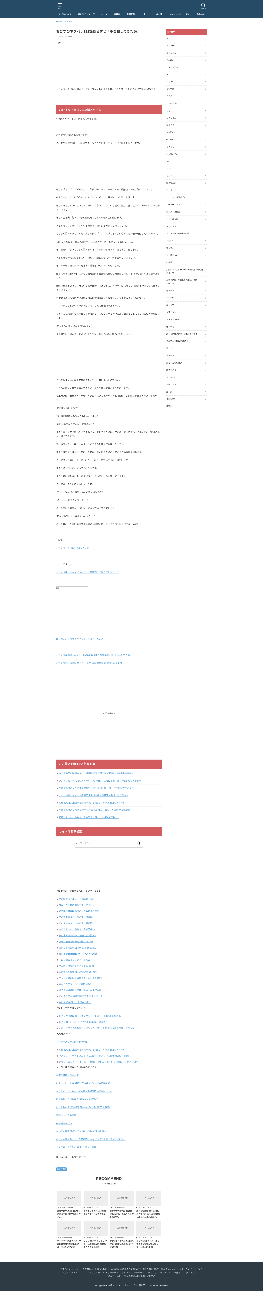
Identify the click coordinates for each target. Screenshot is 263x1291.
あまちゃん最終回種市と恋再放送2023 (78, 947)
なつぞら (170, 125)
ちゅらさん (171, 118)
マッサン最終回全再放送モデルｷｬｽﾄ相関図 (80, 978)
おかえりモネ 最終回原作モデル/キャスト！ (81, 996)
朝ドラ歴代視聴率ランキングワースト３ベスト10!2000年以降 (90, 1016)
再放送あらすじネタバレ (77, 905)
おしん (104, 14)
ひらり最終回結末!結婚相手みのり (76, 941)
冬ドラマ (170, 291)
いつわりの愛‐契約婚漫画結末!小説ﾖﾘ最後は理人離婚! (83, 1107)
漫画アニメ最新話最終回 (177, 341)
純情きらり (171, 370)
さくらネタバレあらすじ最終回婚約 (77, 929)
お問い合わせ (101, 1269)
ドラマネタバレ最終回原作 (178, 233)
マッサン (170, 248)
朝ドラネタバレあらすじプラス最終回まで (129, 1285)
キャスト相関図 (173, 212)
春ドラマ (170, 327)
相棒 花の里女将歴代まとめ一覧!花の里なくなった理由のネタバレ (92, 802)
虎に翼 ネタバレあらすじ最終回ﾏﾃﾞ (76, 899)
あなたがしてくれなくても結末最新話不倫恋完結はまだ (84, 1091)
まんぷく (170, 168)
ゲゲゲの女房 (172, 219)
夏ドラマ (170, 305)
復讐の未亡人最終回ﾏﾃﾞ (68, 1115)
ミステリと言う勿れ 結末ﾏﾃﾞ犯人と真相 (76, 1147)
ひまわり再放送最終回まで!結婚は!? (77, 966)
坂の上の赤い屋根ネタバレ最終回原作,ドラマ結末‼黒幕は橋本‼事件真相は (96, 773)
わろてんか (171, 183)
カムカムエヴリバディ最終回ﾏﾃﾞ (75, 984)
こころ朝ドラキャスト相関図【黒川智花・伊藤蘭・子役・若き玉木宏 (93, 795)
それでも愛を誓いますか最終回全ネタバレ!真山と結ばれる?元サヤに (90, 1139)
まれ (168, 161)
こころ (169, 96)
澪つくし (170, 348)
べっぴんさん (172, 154)
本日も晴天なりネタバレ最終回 (74, 960)
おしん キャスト (69, 1273)
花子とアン (171, 384)
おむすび (62, 1169)
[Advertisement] (109, 68)
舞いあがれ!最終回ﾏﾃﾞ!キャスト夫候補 (78, 953)
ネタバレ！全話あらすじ (79, 911)
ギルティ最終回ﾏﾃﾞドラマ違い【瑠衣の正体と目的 (81, 1131)
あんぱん (170, 60)
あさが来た (171, 45)
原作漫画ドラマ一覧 (68, 1075)
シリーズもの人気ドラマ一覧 (72, 1041)
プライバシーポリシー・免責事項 (75, 1269)
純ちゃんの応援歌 (174, 363)
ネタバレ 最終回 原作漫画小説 (125, 1269)
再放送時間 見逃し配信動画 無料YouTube (182, 281)
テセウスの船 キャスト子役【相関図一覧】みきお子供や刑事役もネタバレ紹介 (98, 1062)
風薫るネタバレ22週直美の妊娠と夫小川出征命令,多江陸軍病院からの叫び (96, 788)
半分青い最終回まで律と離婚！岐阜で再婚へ (81, 990)
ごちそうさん (172, 103)
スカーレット (172, 226)
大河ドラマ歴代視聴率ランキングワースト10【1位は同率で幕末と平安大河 (96, 1028)
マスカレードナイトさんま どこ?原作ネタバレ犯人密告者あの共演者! (94, 1056)
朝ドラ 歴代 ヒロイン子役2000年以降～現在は (82, 1022)
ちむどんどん (172, 111)
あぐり (169, 38)
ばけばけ (170, 139)
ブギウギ (200, 14)
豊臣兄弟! (170, 399)
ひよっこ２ (165, 1273)
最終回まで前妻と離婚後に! (77, 935)
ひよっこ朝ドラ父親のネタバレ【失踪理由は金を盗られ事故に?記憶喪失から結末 (100, 780)
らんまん (170, 176)
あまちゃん (171, 53)
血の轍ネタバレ (64, 1123)
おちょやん (171, 82)
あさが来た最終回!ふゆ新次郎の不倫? (78, 972)
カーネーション (173, 204)
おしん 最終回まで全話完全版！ (75, 1002)
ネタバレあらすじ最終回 (75, 917)
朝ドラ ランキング (86, 14)
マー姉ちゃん (172, 255)
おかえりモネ (172, 67)
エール (169, 190)
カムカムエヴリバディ (179, 14)
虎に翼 (159, 14)
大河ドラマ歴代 (173, 319)
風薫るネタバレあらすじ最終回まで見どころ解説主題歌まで (89, 817)
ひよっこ (145, 14)
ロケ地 (169, 262)
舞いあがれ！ (172, 377)
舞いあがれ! (191, 1273)
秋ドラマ (170, 356)
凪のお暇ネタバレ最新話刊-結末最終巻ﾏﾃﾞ (77, 1099)
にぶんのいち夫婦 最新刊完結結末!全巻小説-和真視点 (83, 1083)
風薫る (117, 14)
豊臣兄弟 (131, 14)
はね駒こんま (172, 132)
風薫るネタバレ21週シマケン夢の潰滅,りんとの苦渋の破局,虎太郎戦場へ (95, 810)
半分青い (170, 298)
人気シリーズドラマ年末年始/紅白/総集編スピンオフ (184, 271)
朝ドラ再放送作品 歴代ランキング (182, 334)
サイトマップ (65, 14)
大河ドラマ (171, 312)
